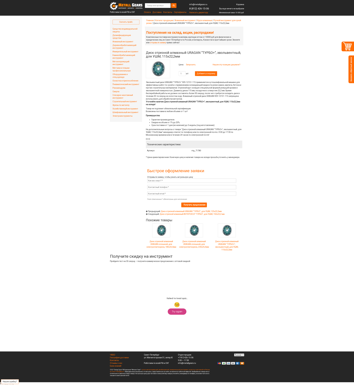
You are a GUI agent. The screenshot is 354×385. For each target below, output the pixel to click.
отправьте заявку (158, 42)
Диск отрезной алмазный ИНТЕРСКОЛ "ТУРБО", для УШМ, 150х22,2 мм (192, 214)
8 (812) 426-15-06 (199, 8)
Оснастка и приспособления (125, 81)
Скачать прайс (126, 22)
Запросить (191, 64)
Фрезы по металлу (121, 105)
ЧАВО (112, 355)
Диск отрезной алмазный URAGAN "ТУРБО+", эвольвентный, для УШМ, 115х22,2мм (227, 245)
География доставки (119, 357)
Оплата (147, 12)
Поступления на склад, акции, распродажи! (180, 33)
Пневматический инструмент (126, 84)
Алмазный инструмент (185, 20)
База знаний (115, 366)
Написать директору (198, 12)
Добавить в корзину (206, 73)
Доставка (157, 12)
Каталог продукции (164, 20)
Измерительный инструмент (125, 51)
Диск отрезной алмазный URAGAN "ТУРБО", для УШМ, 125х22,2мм (191, 211)
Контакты (167, 12)
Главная (150, 20)
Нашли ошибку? (10, 381)
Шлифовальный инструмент (125, 112)
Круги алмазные (204, 20)
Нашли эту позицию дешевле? (226, 64)
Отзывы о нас (116, 363)
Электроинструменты (122, 116)
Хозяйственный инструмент (125, 109)
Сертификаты (180, 12)
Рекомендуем (119, 88)
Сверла (116, 91)
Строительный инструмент (125, 101)
